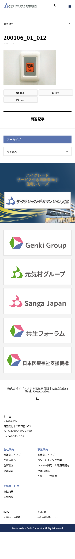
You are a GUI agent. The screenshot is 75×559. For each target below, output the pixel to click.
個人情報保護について (48, 517)
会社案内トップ (12, 454)
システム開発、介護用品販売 (53, 465)
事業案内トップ (46, 454)
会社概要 (8, 470)
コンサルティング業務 (50, 460)
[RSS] (37, 398)
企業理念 (8, 465)
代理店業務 (44, 470)
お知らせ (42, 511)
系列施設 (8, 497)
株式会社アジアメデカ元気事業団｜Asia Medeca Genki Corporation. (37, 389)
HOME (6, 511)
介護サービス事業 (47, 476)
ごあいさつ (9, 460)
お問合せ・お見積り (12, 517)
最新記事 (8, 23)
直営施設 (8, 491)
